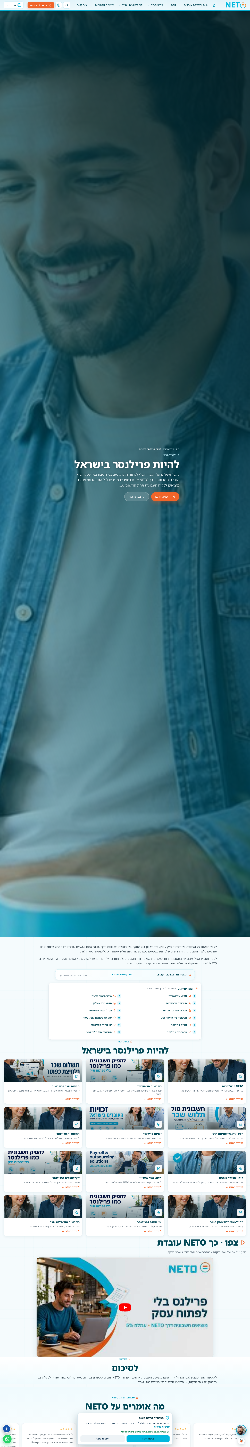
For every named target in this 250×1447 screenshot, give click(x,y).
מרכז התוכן (168, 449)
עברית (13, 5)
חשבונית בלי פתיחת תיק (174, 1017)
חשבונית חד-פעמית (176, 1003)
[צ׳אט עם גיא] (241, 1430)
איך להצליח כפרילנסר (100, 1010)
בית (177, 449)
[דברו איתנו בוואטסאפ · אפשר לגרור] (7, 1438)
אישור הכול (148, 1438)
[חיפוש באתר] (66, 5)
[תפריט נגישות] (7, 1429)
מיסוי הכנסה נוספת (101, 996)
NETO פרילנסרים (178, 996)
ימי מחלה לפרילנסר (101, 1024)
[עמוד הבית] (214, 5)
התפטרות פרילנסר (177, 1032)
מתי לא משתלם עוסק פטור (97, 1017)
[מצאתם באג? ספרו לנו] (241, 1441)
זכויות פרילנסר (179, 1024)
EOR (173, 5)
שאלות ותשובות (104, 5)
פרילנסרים (157, 5)
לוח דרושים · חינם (132, 5)
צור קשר (82, 5)
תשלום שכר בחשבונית (175, 1010)
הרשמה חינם (163, 496)
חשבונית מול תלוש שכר (99, 1032)
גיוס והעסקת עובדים (195, 5)
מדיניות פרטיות (162, 1426)
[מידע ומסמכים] (58, 5)
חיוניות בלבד (102, 1438)
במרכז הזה (135, 496)
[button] (125, 1307)
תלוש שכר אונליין (102, 1003)
